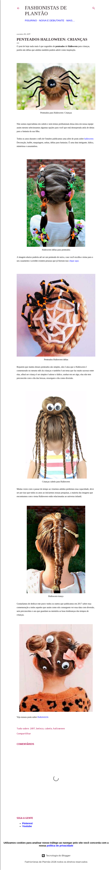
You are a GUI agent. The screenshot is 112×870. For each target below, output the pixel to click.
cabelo (48, 728)
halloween (59, 728)
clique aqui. (74, 261)
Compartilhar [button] (24, 733)
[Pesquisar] (93, 7)
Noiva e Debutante (51, 20)
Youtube (27, 826)
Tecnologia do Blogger (58, 855)
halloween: (89, 139)
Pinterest (27, 823)
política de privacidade (60, 845)
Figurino (31, 20)
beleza (40, 728)
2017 (32, 728)
